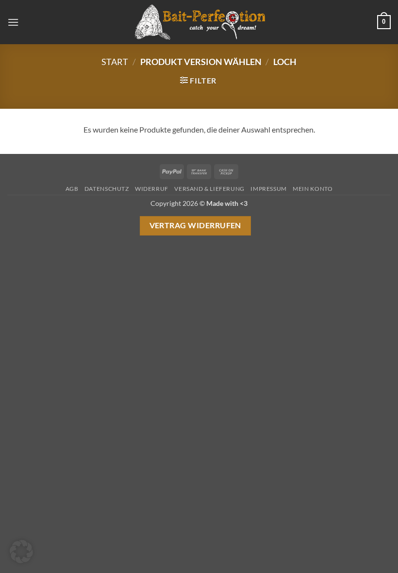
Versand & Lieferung (209, 188)
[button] (13, 22)
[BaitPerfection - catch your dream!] (199, 22)
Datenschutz (106, 188)
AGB (72, 188)
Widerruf (151, 188)
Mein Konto (312, 188)
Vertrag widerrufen (195, 225)
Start (114, 61)
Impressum (268, 188)
